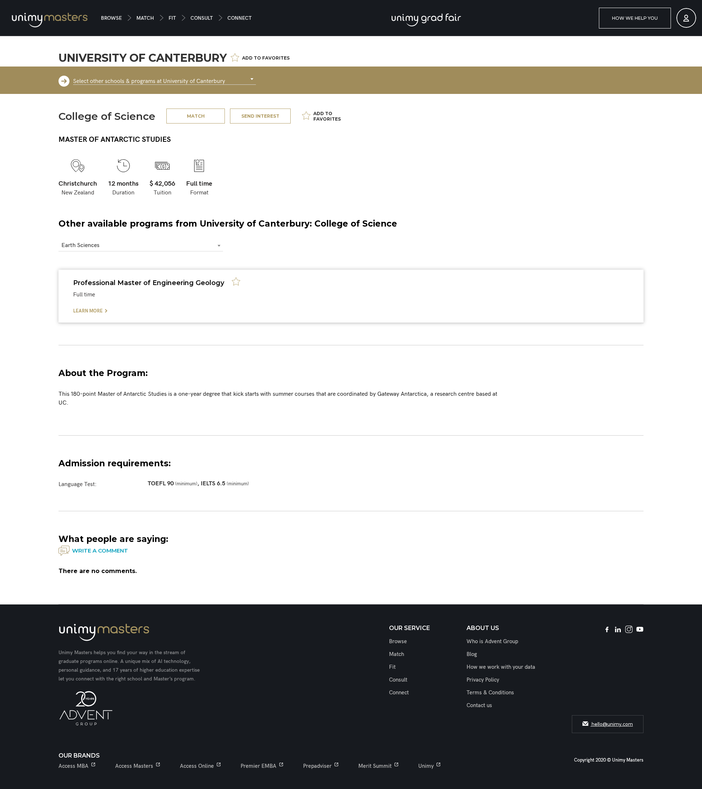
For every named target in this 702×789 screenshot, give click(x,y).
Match (145, 18)
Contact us (479, 705)
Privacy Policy (483, 679)
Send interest (260, 116)
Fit (172, 18)
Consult (201, 18)
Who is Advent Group (492, 641)
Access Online (197, 766)
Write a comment (100, 550)
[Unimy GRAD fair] (426, 20)
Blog (472, 654)
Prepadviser (317, 766)
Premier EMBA (258, 766)
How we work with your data (501, 667)
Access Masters (134, 766)
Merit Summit (375, 766)
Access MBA (73, 766)
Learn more (88, 311)
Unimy (426, 766)
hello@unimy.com (611, 724)
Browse (111, 18)
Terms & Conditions (490, 692)
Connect (239, 18)
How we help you (635, 18)
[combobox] (164, 79)
